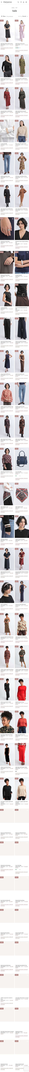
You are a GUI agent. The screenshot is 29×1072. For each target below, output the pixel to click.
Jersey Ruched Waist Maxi (20, 604)
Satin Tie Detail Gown (19, 374)
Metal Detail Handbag (19, 900)
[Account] (23, 2)
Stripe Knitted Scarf (19, 1064)
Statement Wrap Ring (5, 241)
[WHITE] (17, 475)
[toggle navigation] (1, 2)
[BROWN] (18, 475)
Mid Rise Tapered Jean (19, 406)
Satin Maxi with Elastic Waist (21, 767)
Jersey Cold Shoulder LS (5, 78)
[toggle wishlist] (12, 21)
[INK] (18, 47)
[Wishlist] (21, 2)
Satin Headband (4, 604)
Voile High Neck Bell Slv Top (21, 965)
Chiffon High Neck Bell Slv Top (7, 406)
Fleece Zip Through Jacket (20, 143)
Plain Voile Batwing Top (20, 734)
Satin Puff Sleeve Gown (5, 571)
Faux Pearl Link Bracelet (5, 900)
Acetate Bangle (4, 143)
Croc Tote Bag (18, 471)
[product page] (7, 30)
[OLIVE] (16, 47)
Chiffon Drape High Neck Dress (7, 669)
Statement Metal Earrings (6, 832)
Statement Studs (18, 1031)
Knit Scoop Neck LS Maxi (6, 702)
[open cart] (26, 2)
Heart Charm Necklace (20, 539)
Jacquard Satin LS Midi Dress (21, 78)
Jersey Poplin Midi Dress (5, 374)
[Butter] (17, 771)
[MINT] (16, 475)
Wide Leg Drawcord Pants (20, 341)
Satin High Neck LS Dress (6, 439)
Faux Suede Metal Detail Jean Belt (21, 308)
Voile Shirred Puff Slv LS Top (6, 471)
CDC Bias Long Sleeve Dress (21, 176)
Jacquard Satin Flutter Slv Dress (21, 571)
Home (13, 7)
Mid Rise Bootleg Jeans (5, 176)
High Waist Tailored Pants (6, 341)
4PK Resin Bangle (4, 539)
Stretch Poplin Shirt (19, 933)
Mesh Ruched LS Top (19, 702)
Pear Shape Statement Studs (6, 734)
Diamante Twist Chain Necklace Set (21, 242)
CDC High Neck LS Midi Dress (7, 208)
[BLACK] (17, 47)
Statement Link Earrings (5, 865)
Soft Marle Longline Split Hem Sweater (7, 802)
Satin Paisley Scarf (4, 506)
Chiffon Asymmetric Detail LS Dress (6, 999)
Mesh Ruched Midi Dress (5, 965)
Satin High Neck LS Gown (20, 111)
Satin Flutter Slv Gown (20, 43)
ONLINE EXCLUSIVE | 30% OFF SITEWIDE (7, 48)
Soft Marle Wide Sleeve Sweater (22, 998)
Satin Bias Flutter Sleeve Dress (7, 43)
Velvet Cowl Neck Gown (6, 767)
